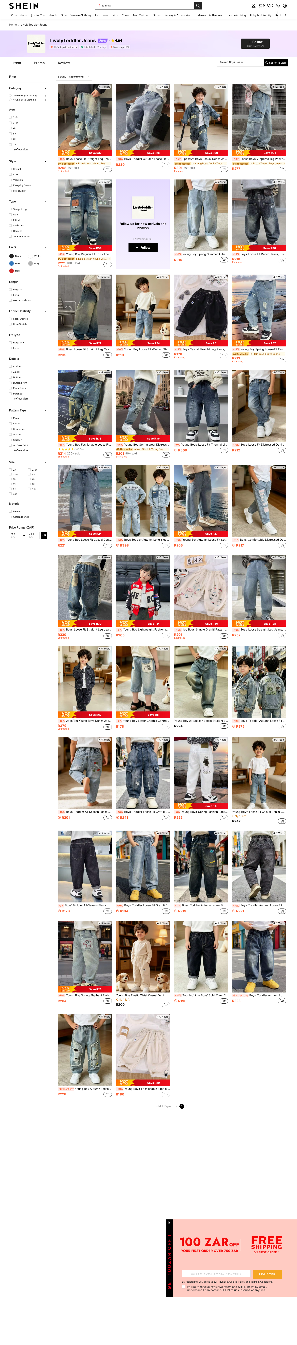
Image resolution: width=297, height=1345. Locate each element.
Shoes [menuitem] (157, 15)
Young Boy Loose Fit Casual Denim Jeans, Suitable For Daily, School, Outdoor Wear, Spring (85, 539)
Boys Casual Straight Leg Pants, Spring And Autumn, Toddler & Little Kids (201, 349)
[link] (261, 5)
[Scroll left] (280, 15)
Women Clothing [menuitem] (81, 15)
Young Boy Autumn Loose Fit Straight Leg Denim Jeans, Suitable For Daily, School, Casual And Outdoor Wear (201, 539)
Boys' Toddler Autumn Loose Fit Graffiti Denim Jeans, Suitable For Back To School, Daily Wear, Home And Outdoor (259, 995)
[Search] (198, 5)
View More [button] (22, 149)
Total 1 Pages (163, 1106)
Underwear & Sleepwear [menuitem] (209, 15)
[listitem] (64, 47)
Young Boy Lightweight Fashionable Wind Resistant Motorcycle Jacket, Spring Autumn (143, 629)
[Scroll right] (285, 15)
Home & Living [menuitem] (237, 15)
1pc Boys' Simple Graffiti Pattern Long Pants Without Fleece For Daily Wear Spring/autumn (201, 629)
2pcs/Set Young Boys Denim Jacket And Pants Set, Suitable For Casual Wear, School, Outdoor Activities (85, 720)
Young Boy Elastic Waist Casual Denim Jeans (143, 995)
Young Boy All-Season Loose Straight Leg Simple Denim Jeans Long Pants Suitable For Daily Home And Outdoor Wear (201, 720)
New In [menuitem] (53, 15)
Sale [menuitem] (63, 15)
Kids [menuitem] (115, 15)
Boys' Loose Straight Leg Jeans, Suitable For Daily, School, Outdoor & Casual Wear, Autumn (259, 629)
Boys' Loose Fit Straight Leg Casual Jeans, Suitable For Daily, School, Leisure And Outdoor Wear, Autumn (85, 349)
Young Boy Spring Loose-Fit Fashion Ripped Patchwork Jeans (259, 349)
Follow (145, 247)
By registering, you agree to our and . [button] (227, 1281)
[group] (28, 95)
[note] (85, 153)
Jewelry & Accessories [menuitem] (178, 15)
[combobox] (74, 76)
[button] (277, 5)
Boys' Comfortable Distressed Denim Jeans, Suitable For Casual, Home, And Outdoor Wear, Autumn (259, 539)
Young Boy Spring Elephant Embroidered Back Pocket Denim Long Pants (85, 995)
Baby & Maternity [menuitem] (260, 15)
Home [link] (13, 24)
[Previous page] (177, 1106)
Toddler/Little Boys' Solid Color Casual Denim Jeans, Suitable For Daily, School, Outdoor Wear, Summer (201, 995)
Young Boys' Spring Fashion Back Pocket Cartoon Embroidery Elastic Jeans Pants (201, 811)
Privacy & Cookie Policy (231, 1281)
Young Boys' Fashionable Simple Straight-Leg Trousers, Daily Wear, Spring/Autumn (143, 1088)
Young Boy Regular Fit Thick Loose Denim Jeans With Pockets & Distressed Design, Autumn (85, 254)
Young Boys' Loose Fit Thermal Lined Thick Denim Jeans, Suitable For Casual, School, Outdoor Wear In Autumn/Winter (201, 444)
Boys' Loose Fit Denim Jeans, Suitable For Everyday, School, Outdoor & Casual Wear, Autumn (259, 254)
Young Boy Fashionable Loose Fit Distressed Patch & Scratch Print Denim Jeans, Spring (85, 444)
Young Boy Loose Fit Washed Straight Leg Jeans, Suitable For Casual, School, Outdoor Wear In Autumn (143, 349)
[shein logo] (23, 5)
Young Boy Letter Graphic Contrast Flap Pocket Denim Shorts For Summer (143, 720)
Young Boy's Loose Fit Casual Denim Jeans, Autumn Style (259, 811)
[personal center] (253, 5)
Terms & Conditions (261, 1281)
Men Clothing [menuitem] (141, 15)
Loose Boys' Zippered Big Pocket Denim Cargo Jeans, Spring (259, 159)
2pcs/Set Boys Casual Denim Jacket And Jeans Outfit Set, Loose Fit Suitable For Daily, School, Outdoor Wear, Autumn (201, 159)
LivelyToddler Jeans (73, 40)
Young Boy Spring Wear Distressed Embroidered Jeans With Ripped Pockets (143, 444)
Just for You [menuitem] (38, 15)
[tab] (17, 63)
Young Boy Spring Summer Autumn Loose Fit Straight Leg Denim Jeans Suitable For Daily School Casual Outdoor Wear (201, 254)
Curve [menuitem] (125, 15)
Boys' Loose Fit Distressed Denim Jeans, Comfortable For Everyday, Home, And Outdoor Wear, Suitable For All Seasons (259, 444)
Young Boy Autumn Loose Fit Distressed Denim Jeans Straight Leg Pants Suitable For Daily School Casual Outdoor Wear (85, 1088)
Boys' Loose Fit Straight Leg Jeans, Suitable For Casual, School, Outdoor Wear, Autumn (85, 159)
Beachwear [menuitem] (102, 15)
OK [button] (44, 535)
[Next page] (186, 1106)
